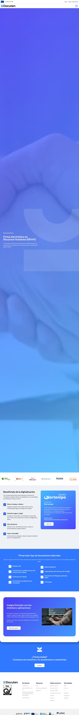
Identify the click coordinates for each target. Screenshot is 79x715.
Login (65, 1)
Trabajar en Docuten (55, 693)
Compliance (25, 685)
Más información (13, 628)
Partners (52, 698)
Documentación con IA (27, 688)
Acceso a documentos (73, 1)
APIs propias (24, 613)
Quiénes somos (54, 685)
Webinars (38, 690)
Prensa (66, 688)
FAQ (37, 685)
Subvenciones (25, 697)
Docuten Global (54, 690)
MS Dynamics (35, 620)
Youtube (66, 698)
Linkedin (66, 693)
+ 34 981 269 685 (9, 1)
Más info (49, 524)
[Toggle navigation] (76, 6)
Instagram (66, 695)
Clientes (52, 695)
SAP (8, 622)
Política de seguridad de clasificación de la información (27, 693)
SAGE (11, 622)
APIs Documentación (41, 688)
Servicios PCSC (54, 688)
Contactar (39, 665)
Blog (65, 685)
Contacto (52, 700)
